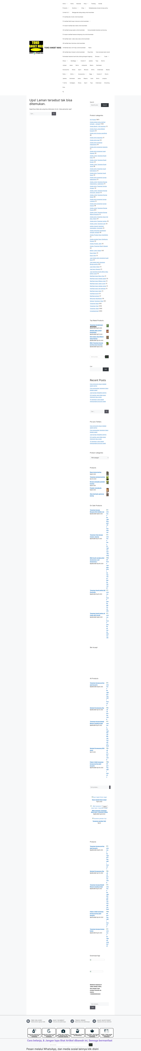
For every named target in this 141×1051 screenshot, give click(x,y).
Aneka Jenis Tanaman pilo (97, 223)
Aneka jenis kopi (95, 140)
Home (64, 3)
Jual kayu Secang (95, 269)
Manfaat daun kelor (95, 291)
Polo (64, 87)
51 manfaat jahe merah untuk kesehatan (73, 17)
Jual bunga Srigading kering (98, 393)
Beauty (108, 69)
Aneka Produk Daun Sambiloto (99, 235)
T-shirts (65, 83)
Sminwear (72, 78)
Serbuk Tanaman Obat (96, 301)
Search (92, 102)
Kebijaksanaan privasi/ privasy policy (98, 8)
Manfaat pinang (94, 296)
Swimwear (99, 65)
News (89, 47)
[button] (63, 92)
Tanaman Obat (94, 308)
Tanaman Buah (94, 303)
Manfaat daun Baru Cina (97, 276)
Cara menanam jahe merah (103, 52)
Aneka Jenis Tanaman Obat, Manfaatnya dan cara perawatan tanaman (63, 1035)
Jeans (71, 65)
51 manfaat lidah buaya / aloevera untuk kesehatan (76, 21)
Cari (91, 366)
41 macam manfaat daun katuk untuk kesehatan (75, 25)
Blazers (86, 78)
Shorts (103, 61)
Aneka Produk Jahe (95, 243)
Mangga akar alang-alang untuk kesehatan (83, 12)
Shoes (64, 61)
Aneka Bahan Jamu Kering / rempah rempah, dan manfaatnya (92, 1035)
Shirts (92, 69)
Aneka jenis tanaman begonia (98, 147)
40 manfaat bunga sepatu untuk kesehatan (74, 30)
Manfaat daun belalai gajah (98, 278)
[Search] (107, 356)
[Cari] (54, 113)
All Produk (93, 119)
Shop (85, 3)
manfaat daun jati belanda (98, 288)
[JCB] (90, 669)
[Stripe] (90, 666)
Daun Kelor (93, 253)
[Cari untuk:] (40, 113)
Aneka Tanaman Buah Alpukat (99, 246)
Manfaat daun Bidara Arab (98, 281)
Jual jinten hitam (95, 267)
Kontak (100, 3)
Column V (83, 61)
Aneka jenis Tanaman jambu (98, 221)
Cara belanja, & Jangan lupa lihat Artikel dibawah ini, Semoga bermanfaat (69, 1040)
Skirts (77, 65)
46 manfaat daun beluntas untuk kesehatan (74, 43)
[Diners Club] (90, 661)
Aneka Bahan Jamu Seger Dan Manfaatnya (77, 1035)
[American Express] (90, 651)
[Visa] (90, 656)
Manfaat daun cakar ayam (97, 283)
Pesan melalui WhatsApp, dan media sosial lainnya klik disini (62, 1048)
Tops (97, 61)
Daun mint (93, 255)
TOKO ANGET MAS (52, 48)
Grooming (106, 83)
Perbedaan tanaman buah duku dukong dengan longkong (77, 56)
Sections (74, 8)
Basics (91, 65)
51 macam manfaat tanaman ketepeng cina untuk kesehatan (78, 34)
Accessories (66, 69)
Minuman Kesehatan (96, 298)
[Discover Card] (90, 664)
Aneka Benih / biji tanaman (98, 126)
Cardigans (72, 83)
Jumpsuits (84, 65)
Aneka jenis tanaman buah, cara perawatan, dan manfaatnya (48, 1035)
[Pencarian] (110, 787)
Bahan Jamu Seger (95, 250)
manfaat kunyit (94, 293)
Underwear (100, 69)
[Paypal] (90, 659)
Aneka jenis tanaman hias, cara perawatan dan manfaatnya (34, 1035)
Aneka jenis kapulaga (96, 137)
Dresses (97, 56)
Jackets (91, 61)
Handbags (73, 61)
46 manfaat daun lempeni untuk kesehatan (74, 52)
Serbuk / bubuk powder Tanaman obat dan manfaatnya (106, 1035)
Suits (92, 78)
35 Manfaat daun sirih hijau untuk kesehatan (74, 47)
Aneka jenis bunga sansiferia (98, 133)
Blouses (86, 69)
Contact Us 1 (66, 12)
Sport (79, 69)
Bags (90, 74)
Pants (64, 74)
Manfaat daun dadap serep (98, 286)
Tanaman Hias (94, 306)
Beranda (79, 3)
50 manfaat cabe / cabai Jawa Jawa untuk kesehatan (76, 39)
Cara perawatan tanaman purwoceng (97, 30)
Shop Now (90, 52)
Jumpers (104, 78)
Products (65, 8)
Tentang (93, 3)
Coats (105, 56)
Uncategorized (94, 311)
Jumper (65, 65)
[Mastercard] (90, 654)
